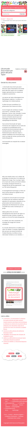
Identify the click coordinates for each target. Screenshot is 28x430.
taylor (19, 356)
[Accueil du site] (14, 2)
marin (17, 353)
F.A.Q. (5, 414)
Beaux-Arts (10, 18)
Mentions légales (18, 414)
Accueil (3, 18)
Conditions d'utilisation (11, 416)
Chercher (22, 14)
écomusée (11, 353)
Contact (10, 414)
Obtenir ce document (15, 79)
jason (8, 356)
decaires (14, 356)
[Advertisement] (14, 53)
